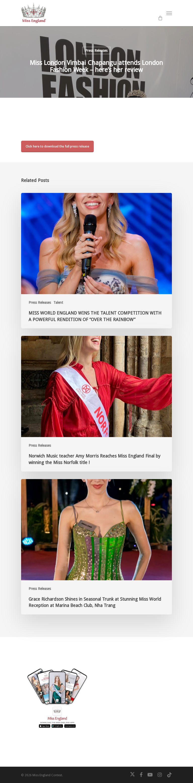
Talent (58, 302)
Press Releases (96, 50)
